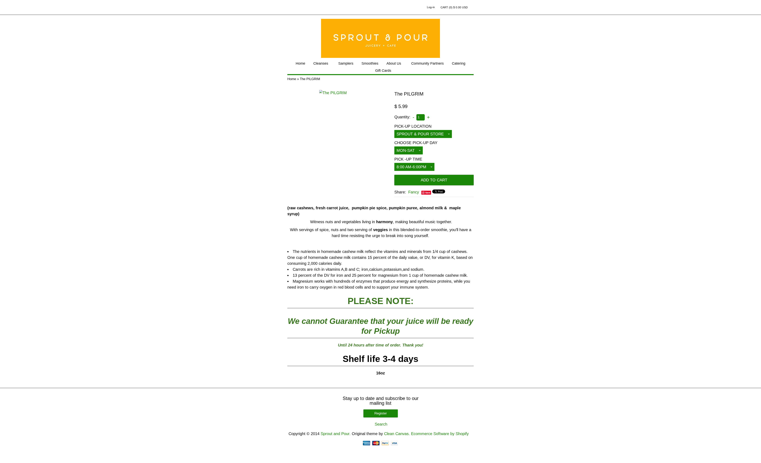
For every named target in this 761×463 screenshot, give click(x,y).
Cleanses (320, 63)
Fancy (413, 192)
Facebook (405, 7)
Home (300, 63)
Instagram (419, 7)
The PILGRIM (310, 79)
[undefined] (333, 93)
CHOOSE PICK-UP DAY (415, 143)
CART (454, 7)
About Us (393, 63)
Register (380, 413)
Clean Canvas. (397, 433)
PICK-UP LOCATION (412, 126)
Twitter (412, 7)
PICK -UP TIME (408, 159)
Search (473, 7)
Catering (458, 63)
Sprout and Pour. (336, 433)
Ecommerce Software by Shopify (440, 433)
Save (427, 192)
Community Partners (427, 63)
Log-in (431, 7)
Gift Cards (383, 71)
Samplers (345, 63)
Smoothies (369, 63)
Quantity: (402, 117)
